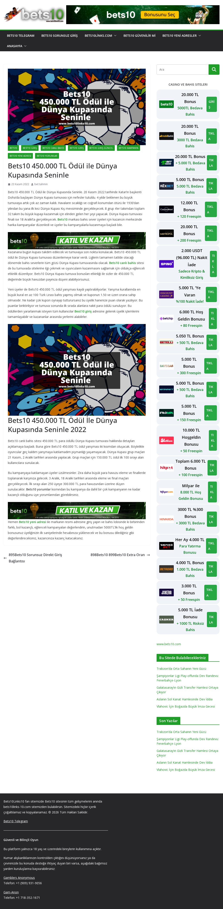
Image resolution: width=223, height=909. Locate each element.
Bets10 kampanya (128, 148)
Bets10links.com (98, 35)
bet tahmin (41, 184)
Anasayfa (14, 46)
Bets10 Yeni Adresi (20, 155)
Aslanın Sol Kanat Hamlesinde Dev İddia (185, 699)
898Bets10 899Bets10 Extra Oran (118, 554)
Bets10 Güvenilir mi (139, 35)
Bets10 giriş (77, 148)
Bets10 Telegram (20, 35)
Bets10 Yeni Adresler (179, 35)
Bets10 (13, 148)
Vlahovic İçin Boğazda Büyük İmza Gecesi (186, 706)
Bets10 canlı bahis (53, 148)
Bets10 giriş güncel (101, 148)
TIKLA (211, 136)
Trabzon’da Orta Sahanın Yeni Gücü (181, 668)
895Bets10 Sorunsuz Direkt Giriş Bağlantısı (35, 557)
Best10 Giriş (30, 148)
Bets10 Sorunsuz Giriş (59, 35)
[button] (114, 36)
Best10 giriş (83, 311)
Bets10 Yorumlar (47, 155)
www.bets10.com (169, 644)
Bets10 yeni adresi (32, 522)
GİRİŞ (212, 104)
